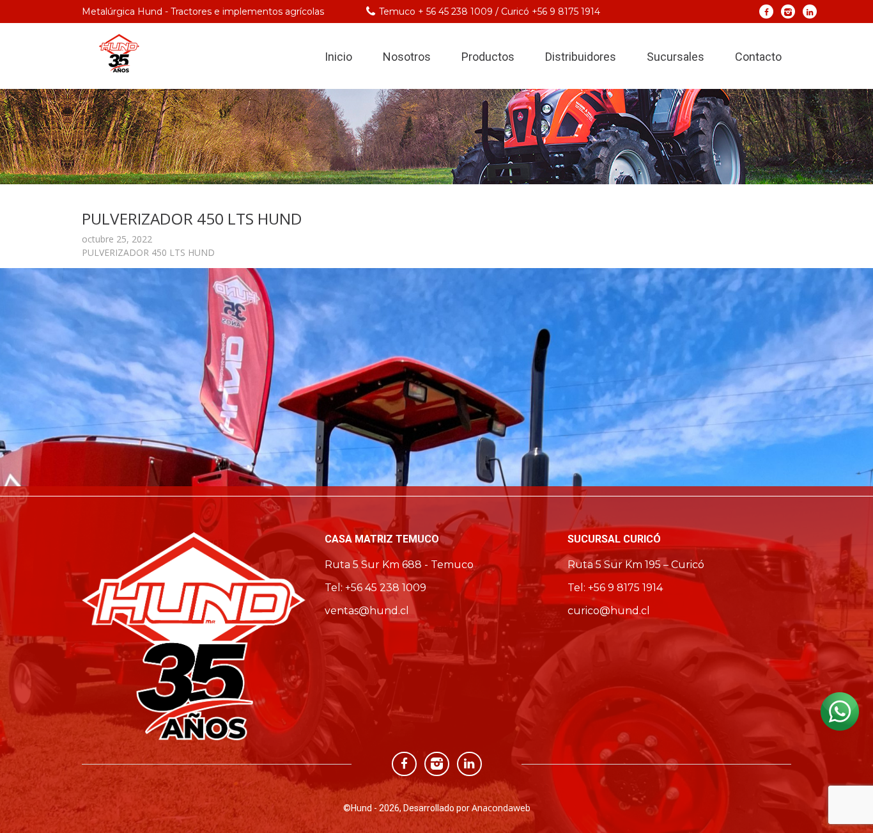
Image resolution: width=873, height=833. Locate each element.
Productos (487, 56)
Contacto (758, 56)
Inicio (338, 56)
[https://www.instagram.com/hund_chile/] (788, 11)
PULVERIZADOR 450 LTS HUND (148, 252)
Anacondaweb (501, 808)
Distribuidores (580, 56)
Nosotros (407, 56)
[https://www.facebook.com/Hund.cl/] (766, 11)
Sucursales (675, 56)
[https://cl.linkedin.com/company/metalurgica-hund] (810, 11)
